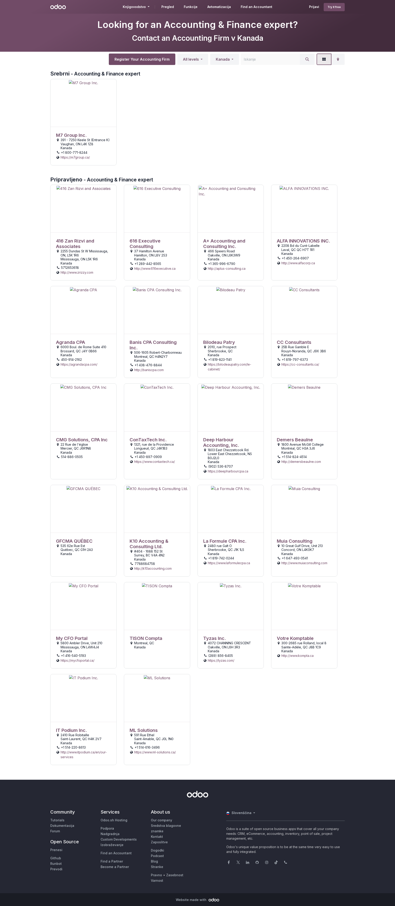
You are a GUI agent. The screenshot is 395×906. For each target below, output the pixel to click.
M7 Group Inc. (71, 135)
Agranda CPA (70, 342)
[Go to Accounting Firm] (83, 103)
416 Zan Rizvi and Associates (75, 243)
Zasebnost (174, 875)
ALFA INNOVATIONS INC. (303, 241)
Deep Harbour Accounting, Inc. (221, 442)
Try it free (334, 7)
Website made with (191, 900)
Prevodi (56, 869)
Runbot (56, 864)
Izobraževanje (112, 845)
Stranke (157, 867)
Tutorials (57, 820)
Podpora (107, 828)
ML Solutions (144, 730)
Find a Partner (112, 861)
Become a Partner (115, 867)
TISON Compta (146, 638)
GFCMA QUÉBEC (74, 541)
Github (55, 858)
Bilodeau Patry (219, 342)
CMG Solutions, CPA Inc (82, 439)
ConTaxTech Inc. (148, 439)
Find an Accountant (116, 853)
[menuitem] (168, 7)
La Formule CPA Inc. (224, 541)
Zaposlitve (159, 842)
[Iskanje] (307, 59)
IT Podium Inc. (71, 730)
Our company (161, 820)
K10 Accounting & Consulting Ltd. (149, 543)
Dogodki (157, 850)
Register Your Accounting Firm (142, 59)
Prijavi (314, 7)
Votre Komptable (295, 638)
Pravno (156, 875)
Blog (154, 861)
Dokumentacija (62, 826)
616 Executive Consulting (145, 243)
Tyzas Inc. (214, 638)
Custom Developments (119, 839)
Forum (55, 831)
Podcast (157, 856)
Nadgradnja (110, 834)
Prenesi (56, 850)
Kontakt (157, 837)
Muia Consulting (294, 541)
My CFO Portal (72, 638)
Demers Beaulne (295, 439)
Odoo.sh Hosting (114, 820)
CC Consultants (294, 342)
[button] (192, 59)
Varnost (157, 880)
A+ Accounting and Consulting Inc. (224, 243)
